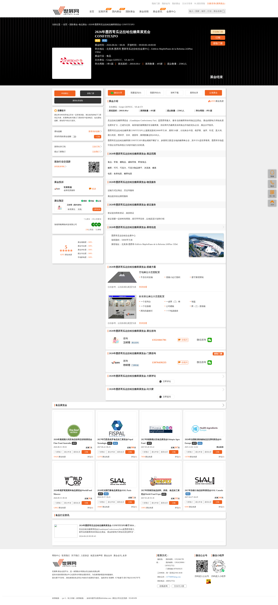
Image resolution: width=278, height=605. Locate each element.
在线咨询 (163, 586)
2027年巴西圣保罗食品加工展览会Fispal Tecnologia (115, 441)
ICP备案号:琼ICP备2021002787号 (127, 578)
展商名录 (194, 93)
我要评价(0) (155, 93)
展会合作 (108, 555)
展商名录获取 (78, 101)
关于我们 (75, 555)
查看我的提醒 (94, 131)
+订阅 (97, 137)
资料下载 (175, 93)
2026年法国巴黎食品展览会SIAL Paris (114, 492)
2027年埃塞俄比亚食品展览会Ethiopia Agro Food (160, 441)
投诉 (94, 189)
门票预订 (58, 452)
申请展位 (64, 93)
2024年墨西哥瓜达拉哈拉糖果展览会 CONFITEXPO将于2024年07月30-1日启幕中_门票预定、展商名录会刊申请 (107, 526)
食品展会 (83, 24)
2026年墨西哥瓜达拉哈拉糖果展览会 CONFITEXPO (111, 24)
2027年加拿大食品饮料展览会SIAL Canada (204, 492)
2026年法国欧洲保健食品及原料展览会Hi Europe (203, 441)
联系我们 (66, 555)
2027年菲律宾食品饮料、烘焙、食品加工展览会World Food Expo (160, 492)
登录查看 (143, 287)
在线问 (184, 340)
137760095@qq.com (173, 577)
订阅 (218, 37)
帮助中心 (56, 555)
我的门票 (156, 3)
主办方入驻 (179, 586)
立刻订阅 (96, 146)
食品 (108, 56)
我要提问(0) (136, 93)
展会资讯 (157, 11)
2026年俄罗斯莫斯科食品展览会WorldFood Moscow (73, 492)
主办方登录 (187, 3)
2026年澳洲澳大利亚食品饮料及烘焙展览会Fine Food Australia (73, 441)
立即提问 (167, 397)
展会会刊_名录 (120, 555)
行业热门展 (218, 32)
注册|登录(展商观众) (216, 3)
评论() (90, 457)
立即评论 (167, 381)
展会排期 (144, 11)
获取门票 (218, 43)
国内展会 (116, 11)
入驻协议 (85, 555)
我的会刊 (166, 3)
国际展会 (130, 11)
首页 (91, 11)
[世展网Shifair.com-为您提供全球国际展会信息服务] (66, 10)
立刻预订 (96, 152)
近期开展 (103, 11)
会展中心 (171, 11)
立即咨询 (96, 209)
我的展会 (176, 3)
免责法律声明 (96, 555)
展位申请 (67, 452)
